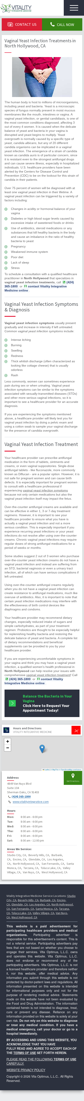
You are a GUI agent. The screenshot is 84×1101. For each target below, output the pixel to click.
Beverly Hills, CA (28, 900)
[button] (42, 749)
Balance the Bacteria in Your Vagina (47, 703)
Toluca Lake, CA (21, 913)
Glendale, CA (19, 904)
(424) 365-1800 (21, 797)
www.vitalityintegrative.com (31, 802)
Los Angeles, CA (39, 904)
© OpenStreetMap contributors (70, 769)
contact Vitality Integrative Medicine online (36, 288)
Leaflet (46, 769)
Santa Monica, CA (47, 909)
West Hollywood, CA (24, 917)
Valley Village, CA (43, 913)
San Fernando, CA (22, 909)
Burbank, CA (48, 900)
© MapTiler (55, 769)
